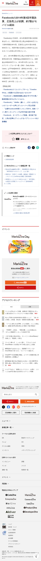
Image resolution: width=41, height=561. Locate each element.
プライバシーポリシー (14, 544)
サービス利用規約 (13, 541)
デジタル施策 (6, 446)
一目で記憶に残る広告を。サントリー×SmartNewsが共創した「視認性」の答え (21, 337)
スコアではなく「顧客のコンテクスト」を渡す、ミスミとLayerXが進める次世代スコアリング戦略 (22, 370)
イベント (5, 477)
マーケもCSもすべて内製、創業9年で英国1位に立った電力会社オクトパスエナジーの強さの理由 (21, 312)
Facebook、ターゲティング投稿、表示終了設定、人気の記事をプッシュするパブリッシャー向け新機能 (20, 118)
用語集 (4, 483)
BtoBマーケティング (27, 438)
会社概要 (10, 538)
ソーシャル (18, 32)
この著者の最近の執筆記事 (21, 213)
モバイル (5, 32)
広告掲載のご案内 (10, 413)
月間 (30, 307)
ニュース (5, 421)
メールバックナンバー (22, 277)
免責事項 (10, 535)
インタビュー (6, 461)
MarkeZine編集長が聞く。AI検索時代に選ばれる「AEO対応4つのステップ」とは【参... (20, 170)
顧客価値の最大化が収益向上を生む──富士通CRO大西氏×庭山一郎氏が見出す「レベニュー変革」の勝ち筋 (21, 363)
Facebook (11, 32)
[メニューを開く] (3, 3)
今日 (11, 307)
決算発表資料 (9, 159)
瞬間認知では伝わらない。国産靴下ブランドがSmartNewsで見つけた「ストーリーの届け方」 (20, 350)
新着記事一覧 (7, 427)
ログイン (21, 287)
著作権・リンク (12, 527)
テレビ (4, 442)
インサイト (5, 450)
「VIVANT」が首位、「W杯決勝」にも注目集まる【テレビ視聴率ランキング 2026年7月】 (20, 331)
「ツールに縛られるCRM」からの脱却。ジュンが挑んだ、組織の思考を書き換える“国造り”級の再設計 (22, 325)
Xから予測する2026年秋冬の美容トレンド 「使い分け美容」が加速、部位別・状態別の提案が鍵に (22, 318)
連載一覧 (5, 470)
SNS (22, 446)
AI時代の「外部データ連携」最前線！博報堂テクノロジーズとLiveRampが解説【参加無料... (20, 175)
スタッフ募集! (12, 530)
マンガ (4, 466)
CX (22, 442)
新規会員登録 (21, 282)
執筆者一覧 (24, 470)
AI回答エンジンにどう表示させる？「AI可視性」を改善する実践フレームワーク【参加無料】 (20, 180)
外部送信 (10, 546)
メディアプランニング (28, 450)
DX (3, 438)
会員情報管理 (11, 532)
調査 (22, 461)
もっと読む (7, 183)
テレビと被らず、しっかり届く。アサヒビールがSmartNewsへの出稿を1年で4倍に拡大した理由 (20, 343)
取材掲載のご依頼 (30, 413)
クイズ (23, 466)
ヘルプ (10, 524)
